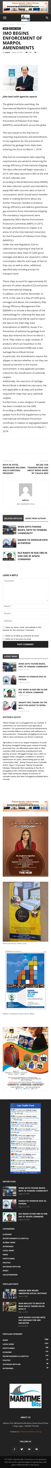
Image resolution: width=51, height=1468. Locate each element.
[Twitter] (22, 1449)
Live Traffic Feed (25, 1105)
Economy (7, 1234)
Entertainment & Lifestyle (16, 1238)
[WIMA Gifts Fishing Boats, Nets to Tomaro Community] (9, 529)
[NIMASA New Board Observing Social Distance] (9, 1293)
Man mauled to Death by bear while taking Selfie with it (31, 1306)
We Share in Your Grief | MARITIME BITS (25, 1148)
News (12, 24)
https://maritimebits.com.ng (25, 504)
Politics (6, 1262)
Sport (5, 1270)
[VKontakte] (29, 1449)
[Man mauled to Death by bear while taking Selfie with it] (9, 1306)
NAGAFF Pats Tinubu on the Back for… (25, 1162)
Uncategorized (10, 1274)
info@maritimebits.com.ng (30, 1431)
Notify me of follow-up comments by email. (22, 636)
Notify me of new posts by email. (18, 639)
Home (5, 24)
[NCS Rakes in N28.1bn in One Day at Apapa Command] (9, 555)
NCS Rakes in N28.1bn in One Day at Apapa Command (32, 556)
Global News (21, 24)
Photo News (9, 1258)
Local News (8, 533)
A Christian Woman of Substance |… (24, 1129)
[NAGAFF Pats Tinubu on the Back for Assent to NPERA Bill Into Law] (9, 705)
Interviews (8, 1246)
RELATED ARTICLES (13, 518)
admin (7, 52)
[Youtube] (36, 1449)
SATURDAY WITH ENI (12, 1266)
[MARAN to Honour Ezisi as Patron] (9, 543)
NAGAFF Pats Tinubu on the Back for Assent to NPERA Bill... (32, 705)
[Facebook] (14, 1449)
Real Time (25, 1172)
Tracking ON (33, 1172)
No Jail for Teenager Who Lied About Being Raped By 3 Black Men (37, 469)
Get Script (17, 1172)
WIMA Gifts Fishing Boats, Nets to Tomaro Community (32, 530)
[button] (47, 17)
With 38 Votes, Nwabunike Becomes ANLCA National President (14, 469)
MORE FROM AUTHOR (35, 518)
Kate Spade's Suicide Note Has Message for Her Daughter (31, 1320)
